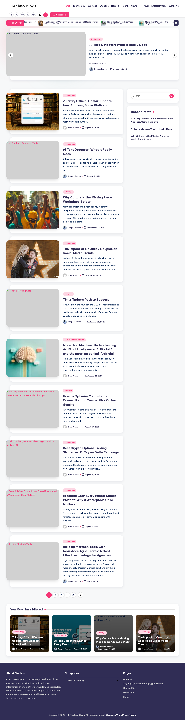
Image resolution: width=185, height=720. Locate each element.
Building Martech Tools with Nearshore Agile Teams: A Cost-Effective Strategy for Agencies (87, 551)
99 (73, 595)
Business (68, 294)
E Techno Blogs (22, 6)
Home (126, 697)
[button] (59, 14)
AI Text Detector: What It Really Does (118, 45)
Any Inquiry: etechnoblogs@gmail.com (143, 683)
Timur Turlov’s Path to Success (98, 22)
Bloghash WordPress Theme (121, 715)
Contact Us (129, 688)
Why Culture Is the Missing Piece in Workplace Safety (150, 138)
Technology (96, 39)
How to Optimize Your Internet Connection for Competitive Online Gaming (89, 400)
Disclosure (128, 692)
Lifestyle (68, 192)
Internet (68, 390)
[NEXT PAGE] (80, 595)
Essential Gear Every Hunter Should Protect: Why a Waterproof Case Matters (90, 500)
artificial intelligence (74, 339)
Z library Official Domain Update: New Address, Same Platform (152, 120)
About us (127, 679)
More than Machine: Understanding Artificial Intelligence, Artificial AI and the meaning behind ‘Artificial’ (89, 349)
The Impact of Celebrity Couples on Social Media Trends (48, 22)
